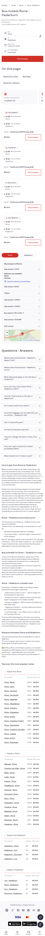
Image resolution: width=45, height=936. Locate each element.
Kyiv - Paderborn (10, 889)
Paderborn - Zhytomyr (13, 855)
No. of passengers (13, 50)
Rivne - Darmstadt (11, 725)
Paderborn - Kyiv (10, 850)
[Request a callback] (40, 925)
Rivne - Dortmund (11, 695)
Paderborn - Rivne (11, 846)
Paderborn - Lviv (10, 859)
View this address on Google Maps (18, 281)
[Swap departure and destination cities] (40, 36)
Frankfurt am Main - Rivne (14, 769)
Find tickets (22, 59)
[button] (39, 269)
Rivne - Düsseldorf (11, 712)
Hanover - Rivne (10, 790)
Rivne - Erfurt (9, 738)
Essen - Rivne (9, 816)
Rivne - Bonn (9, 687)
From (9, 32)
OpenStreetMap (28, 340)
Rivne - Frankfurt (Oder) (14, 721)
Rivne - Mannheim (11, 743)
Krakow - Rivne (10, 781)
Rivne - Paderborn (11, 885)
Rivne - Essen (9, 717)
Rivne (21, 5)
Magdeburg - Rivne (12, 786)
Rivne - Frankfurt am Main (14, 730)
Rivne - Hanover (10, 691)
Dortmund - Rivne (11, 794)
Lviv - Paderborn (10, 881)
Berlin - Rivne (9, 773)
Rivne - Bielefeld (10, 700)
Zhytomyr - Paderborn (13, 894)
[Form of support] (40, 917)
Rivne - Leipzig (10, 734)
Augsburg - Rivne (11, 824)
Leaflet (20, 340)
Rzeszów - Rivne (11, 820)
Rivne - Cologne (10, 708)
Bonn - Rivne (9, 799)
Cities (13, 5)
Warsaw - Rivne (10, 764)
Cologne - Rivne (10, 807)
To (8, 38)
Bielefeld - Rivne (10, 811)
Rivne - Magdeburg (12, 704)
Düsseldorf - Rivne (11, 803)
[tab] (10, 255)
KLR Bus (5, 5)
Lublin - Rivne (9, 777)
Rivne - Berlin (9, 682)
